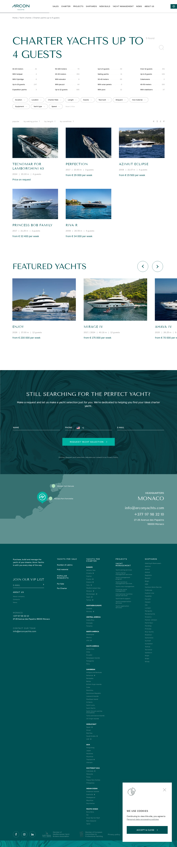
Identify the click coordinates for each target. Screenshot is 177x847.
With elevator (60, 79)
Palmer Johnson (151, 620)
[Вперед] (157, 266)
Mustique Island (92, 699)
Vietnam (89, 762)
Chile (88, 652)
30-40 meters (103, 79)
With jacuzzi (60, 84)
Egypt (88, 727)
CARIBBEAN (90, 669)
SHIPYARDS (91, 6)
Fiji (87, 815)
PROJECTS (78, 6)
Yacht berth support (123, 598)
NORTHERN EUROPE (93, 605)
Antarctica (90, 649)
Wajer (147, 655)
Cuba (88, 687)
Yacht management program (123, 578)
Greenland (90, 634)
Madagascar (90, 797)
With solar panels (105, 84)
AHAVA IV (163, 327)
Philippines (90, 783)
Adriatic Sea (90, 570)
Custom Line (149, 593)
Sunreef (148, 640)
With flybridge (18, 79)
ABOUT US (149, 6)
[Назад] (142, 266)
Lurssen (148, 608)
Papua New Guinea (93, 780)
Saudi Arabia (91, 736)
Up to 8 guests (146, 74)
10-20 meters (17, 69)
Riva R (72, 225)
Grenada (89, 623)
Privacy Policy (112, 457)
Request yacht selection (87, 442)
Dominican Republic (93, 693)
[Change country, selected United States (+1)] (79, 428)
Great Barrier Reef (93, 818)
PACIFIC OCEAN (92, 809)
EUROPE (89, 567)
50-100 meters (61, 69)
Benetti (147, 578)
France (88, 579)
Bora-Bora (90, 812)
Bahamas (89, 675)
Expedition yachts (19, 90)
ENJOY (18, 327)
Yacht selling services (124, 570)
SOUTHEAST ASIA (93, 768)
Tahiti (88, 824)
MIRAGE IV (93, 327)
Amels (147, 569)
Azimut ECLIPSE (133, 164)
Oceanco (148, 617)
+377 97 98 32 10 (149, 514)
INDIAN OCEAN (91, 788)
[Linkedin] (32, 834)
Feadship (148, 596)
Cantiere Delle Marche (153, 587)
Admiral (148, 566)
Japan (88, 750)
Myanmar (89, 756)
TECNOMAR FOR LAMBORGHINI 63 (28, 166)
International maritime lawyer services (124, 594)
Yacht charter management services (124, 573)
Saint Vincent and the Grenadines (94, 711)
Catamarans (145, 79)
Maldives (89, 753)
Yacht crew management (125, 586)
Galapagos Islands (93, 658)
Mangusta (148, 611)
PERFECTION (77, 164)
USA (88, 640)
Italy (88, 585)
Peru (88, 664)
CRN (146, 584)
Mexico (89, 637)
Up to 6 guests (103, 69)
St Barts (89, 702)
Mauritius (89, 800)
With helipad (17, 74)
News (15, 602)
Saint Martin (90, 708)
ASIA (88, 744)
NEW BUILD (104, 6)
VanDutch (148, 652)
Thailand (89, 759)
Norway (89, 611)
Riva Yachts (149, 632)
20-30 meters (60, 74)
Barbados (89, 678)
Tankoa (147, 646)
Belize (88, 681)
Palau (88, 777)
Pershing (148, 626)
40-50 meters (145, 84)
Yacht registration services (122, 606)
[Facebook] (16, 834)
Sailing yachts (103, 74)
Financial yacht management (121, 590)
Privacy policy (114, 834)
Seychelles (90, 803)
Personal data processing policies (142, 819)
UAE (87, 739)
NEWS (139, 6)
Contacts (16, 599)
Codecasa (148, 590)
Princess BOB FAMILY (32, 225)
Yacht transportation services (123, 602)
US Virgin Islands (92, 718)
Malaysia (89, 774)
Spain (88, 597)
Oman (88, 730)
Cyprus (88, 576)
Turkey (88, 600)
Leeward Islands (92, 696)
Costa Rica (90, 620)
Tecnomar (148, 649)
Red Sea (89, 733)
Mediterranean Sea (93, 588)
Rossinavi (148, 635)
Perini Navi (149, 623)
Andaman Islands (92, 791)
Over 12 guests (146, 69)
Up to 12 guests (61, 90)
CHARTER (66, 6)
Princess (148, 629)
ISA (146, 605)
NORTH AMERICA (92, 631)
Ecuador (89, 655)
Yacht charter (25, 18)
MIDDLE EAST (91, 724)
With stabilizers (146, 90)
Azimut (147, 572)
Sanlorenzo (149, 638)
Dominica (89, 690)
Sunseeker (149, 643)
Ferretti (148, 599)
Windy (147, 661)
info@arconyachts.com (144, 508)
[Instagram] (24, 834)
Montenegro (90, 594)
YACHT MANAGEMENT (123, 6)
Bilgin (147, 581)
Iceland (89, 608)
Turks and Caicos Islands (95, 715)
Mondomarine (150, 614)
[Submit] (43, 584)
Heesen (147, 602)
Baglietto (148, 575)
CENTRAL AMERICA (93, 617)
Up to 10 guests (18, 84)
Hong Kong (90, 747)
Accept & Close (145, 830)
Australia (89, 794)
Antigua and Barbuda (94, 672)
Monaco (89, 591)
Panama (89, 626)
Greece (89, 582)
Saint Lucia (90, 705)
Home (14, 18)
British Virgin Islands (93, 684)
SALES (56, 6)
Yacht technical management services (124, 582)
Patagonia (90, 661)
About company (19, 596)
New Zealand (91, 821)
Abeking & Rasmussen (153, 563)
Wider (147, 658)
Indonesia (89, 771)
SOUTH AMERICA (92, 646)
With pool (101, 90)
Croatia (89, 573)
